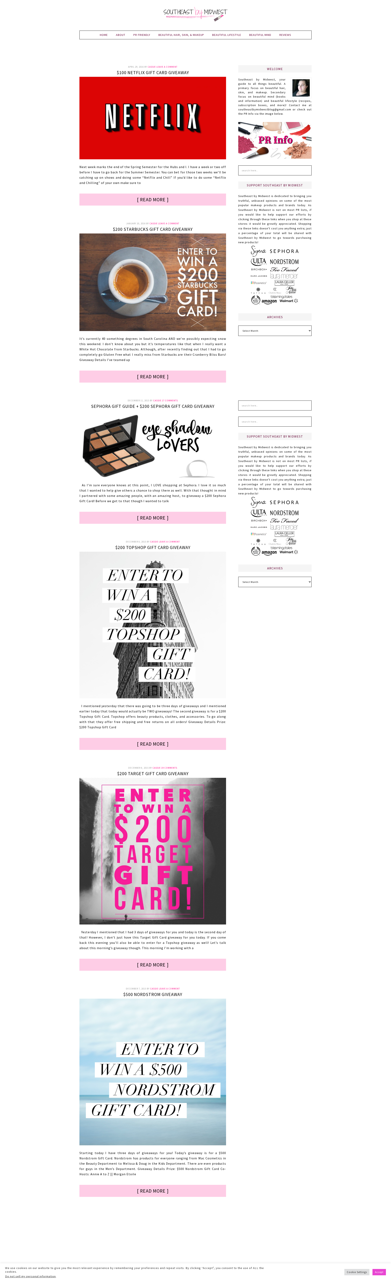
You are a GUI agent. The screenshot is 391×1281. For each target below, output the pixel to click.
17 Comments (170, 400)
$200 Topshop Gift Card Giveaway (152, 547)
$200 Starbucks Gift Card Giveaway (153, 229)
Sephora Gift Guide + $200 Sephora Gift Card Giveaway (152, 406)
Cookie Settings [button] (357, 1272)
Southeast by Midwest (195, 14)
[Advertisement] (195, 54)
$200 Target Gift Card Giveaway (153, 773)
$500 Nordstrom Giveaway (152, 994)
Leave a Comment (166, 66)
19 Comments (169, 767)
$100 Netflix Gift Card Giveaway (153, 72)
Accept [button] (379, 1272)
